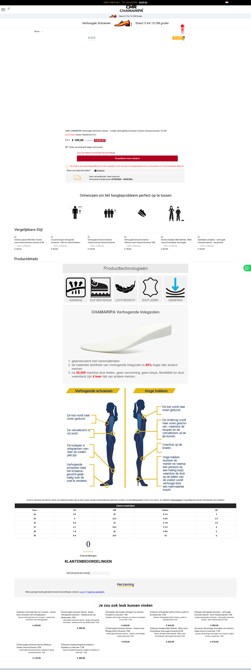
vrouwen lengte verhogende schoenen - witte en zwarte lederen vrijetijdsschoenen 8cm (65, 242)
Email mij (100, 170)
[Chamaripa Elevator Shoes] (125, 8)
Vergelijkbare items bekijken (127, 158)
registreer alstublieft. (96, 592)
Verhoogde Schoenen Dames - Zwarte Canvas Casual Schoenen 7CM (101, 242)
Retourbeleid (176, 500)
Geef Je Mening (23, 246)
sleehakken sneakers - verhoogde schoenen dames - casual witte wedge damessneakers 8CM (211, 242)
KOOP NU (143, 2)
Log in (82, 592)
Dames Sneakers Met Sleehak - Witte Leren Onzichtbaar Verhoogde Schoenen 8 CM (176, 242)
